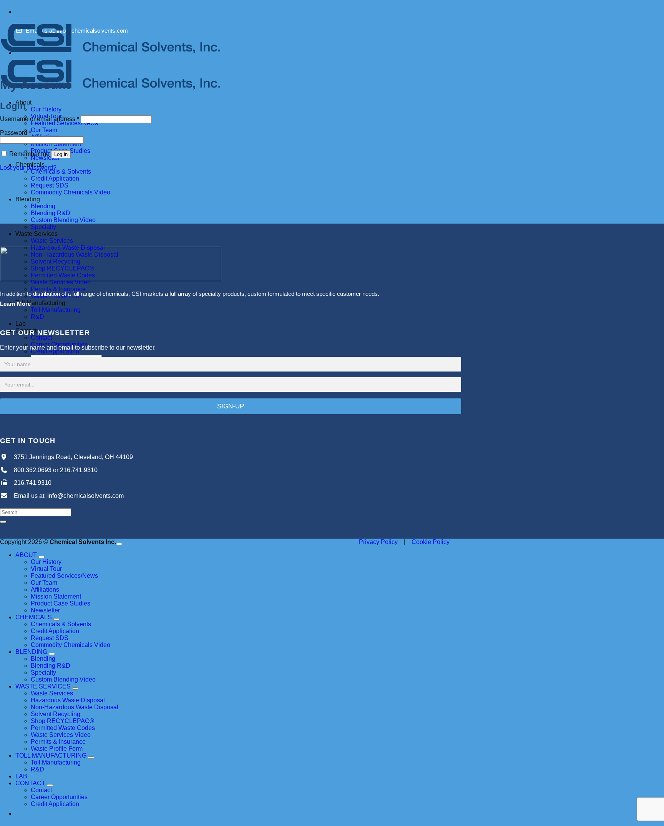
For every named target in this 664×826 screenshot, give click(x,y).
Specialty (43, 227)
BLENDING (31, 652)
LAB (21, 776)
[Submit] (3, 522)
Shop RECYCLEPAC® (62, 721)
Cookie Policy (431, 542)
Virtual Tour (46, 569)
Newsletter (45, 610)
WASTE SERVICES (43, 686)
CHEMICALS (33, 617)
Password (15, 132)
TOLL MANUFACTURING (50, 755)
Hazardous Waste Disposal (68, 700)
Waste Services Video (61, 734)
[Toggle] (41, 557)
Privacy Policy (378, 542)
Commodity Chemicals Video (70, 192)
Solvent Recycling (55, 714)
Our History (46, 109)
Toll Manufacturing (40, 303)
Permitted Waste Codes (63, 728)
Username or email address (39, 119)
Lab (20, 323)
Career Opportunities (59, 797)
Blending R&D (50, 213)
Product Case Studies (60, 603)
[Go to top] (119, 544)
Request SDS (49, 185)
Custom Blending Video (63, 220)
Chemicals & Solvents (61, 171)
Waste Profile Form (57, 748)
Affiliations (45, 589)
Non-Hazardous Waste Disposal (74, 707)
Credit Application (55, 178)
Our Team (44, 130)
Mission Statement (56, 144)
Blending (27, 199)
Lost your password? (28, 167)
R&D (37, 316)
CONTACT (30, 783)
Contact (41, 337)
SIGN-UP (230, 406)
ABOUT (26, 555)
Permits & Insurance (58, 741)
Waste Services (36, 234)
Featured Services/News (64, 575)
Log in (61, 154)
